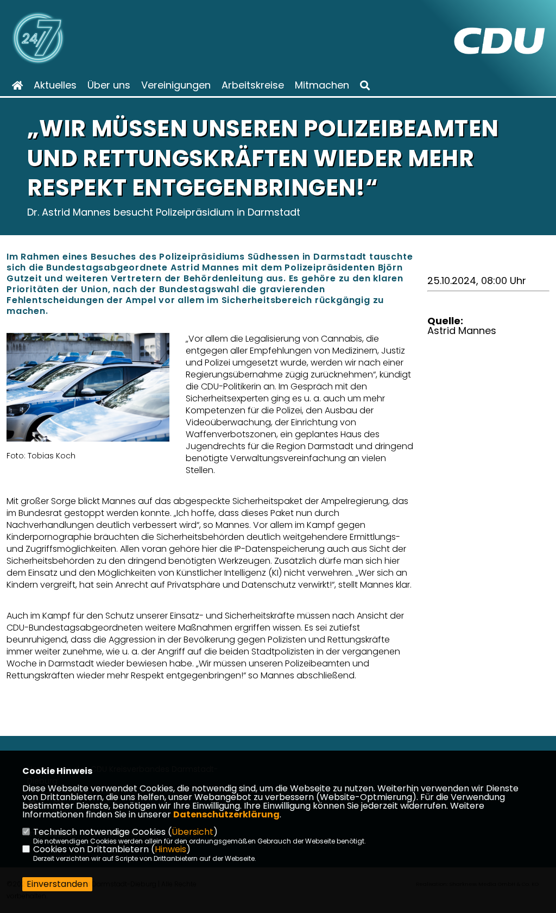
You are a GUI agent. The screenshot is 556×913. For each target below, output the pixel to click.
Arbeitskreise (253, 85)
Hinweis (170, 849)
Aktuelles (55, 85)
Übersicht (192, 832)
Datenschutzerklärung (226, 814)
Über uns (108, 85)
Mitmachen (322, 85)
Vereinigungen (176, 85)
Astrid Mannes (461, 330)
